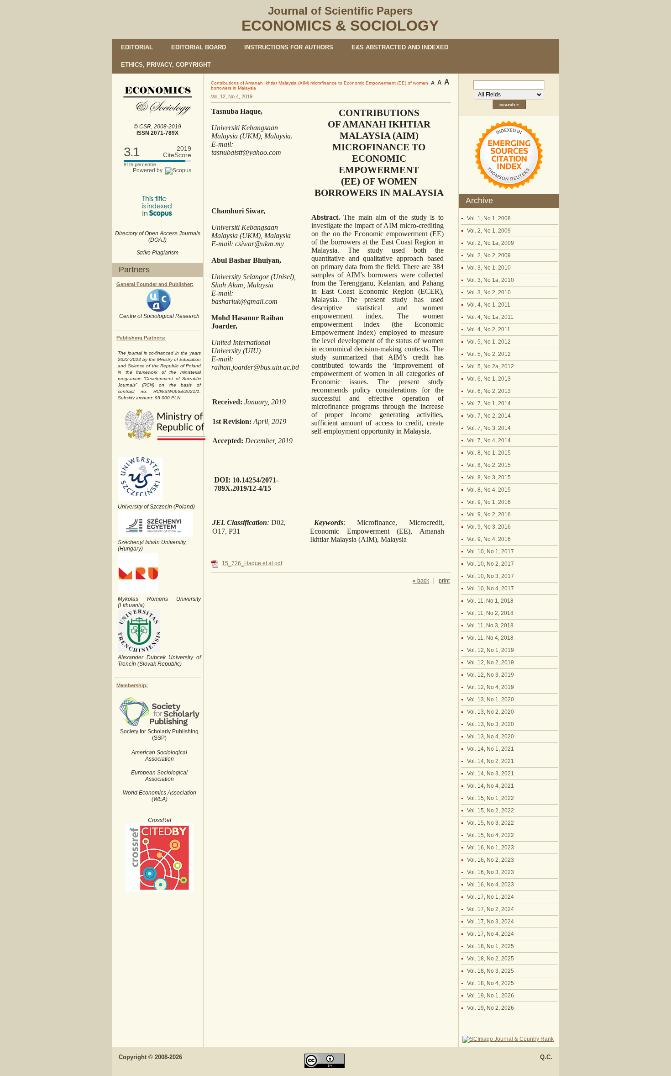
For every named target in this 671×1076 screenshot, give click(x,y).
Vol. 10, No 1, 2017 (490, 551)
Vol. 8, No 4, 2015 (489, 490)
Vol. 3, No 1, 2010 (489, 268)
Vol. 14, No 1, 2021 (490, 749)
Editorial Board (198, 47)
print (444, 581)
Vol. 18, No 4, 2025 (490, 983)
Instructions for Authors (288, 47)
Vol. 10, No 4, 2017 (490, 588)
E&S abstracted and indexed (399, 47)
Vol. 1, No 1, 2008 (489, 218)
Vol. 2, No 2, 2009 (489, 255)
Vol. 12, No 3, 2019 (490, 675)
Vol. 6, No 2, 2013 (489, 391)
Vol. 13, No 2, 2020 (490, 712)
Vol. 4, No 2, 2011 (488, 329)
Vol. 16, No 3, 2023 (490, 872)
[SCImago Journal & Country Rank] (508, 1039)
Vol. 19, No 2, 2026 (490, 1008)
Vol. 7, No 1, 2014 (489, 403)
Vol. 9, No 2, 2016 (489, 514)
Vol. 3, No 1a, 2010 (490, 280)
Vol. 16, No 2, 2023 (490, 860)
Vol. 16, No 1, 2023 (490, 847)
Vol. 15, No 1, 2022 (490, 798)
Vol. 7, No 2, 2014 (489, 416)
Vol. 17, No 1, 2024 (490, 897)
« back (421, 581)
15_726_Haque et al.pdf (252, 563)
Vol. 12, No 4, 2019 (490, 687)
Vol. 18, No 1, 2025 (490, 946)
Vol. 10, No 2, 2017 (490, 564)
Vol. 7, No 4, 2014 (489, 440)
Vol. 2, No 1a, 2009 (490, 243)
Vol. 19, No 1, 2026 (490, 995)
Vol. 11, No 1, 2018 (490, 601)
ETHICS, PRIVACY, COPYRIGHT (166, 64)
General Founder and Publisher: (155, 284)
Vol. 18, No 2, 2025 (490, 958)
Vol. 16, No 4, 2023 (490, 884)
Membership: (132, 685)
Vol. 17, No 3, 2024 (490, 921)
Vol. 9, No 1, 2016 (489, 502)
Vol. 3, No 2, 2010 (489, 292)
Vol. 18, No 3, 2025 (490, 971)
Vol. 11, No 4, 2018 (490, 638)
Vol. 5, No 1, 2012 (489, 342)
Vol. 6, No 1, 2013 (489, 379)
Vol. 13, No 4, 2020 (490, 736)
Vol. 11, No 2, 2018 (490, 613)
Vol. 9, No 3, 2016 (489, 527)
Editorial (137, 47)
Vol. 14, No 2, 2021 (490, 761)
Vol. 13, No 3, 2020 (490, 724)
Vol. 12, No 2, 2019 (490, 662)
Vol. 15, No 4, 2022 (490, 835)
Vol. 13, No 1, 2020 (490, 699)
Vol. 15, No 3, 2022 (490, 823)
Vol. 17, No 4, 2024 (490, 934)
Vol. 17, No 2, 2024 (490, 909)
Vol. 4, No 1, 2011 (488, 305)
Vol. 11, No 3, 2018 (490, 625)
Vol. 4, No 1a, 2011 (490, 317)
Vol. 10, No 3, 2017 (490, 576)
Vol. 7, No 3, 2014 (489, 428)
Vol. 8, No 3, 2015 (489, 477)
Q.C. (546, 1057)
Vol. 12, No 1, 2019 (490, 650)
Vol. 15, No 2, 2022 (490, 810)
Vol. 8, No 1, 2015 (489, 453)
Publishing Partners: (141, 337)
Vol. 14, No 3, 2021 (490, 773)
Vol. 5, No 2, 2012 (489, 354)
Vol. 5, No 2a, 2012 (490, 366)
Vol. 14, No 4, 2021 (490, 786)
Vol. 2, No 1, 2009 (489, 231)
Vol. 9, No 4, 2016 (489, 539)
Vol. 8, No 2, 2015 (489, 465)
